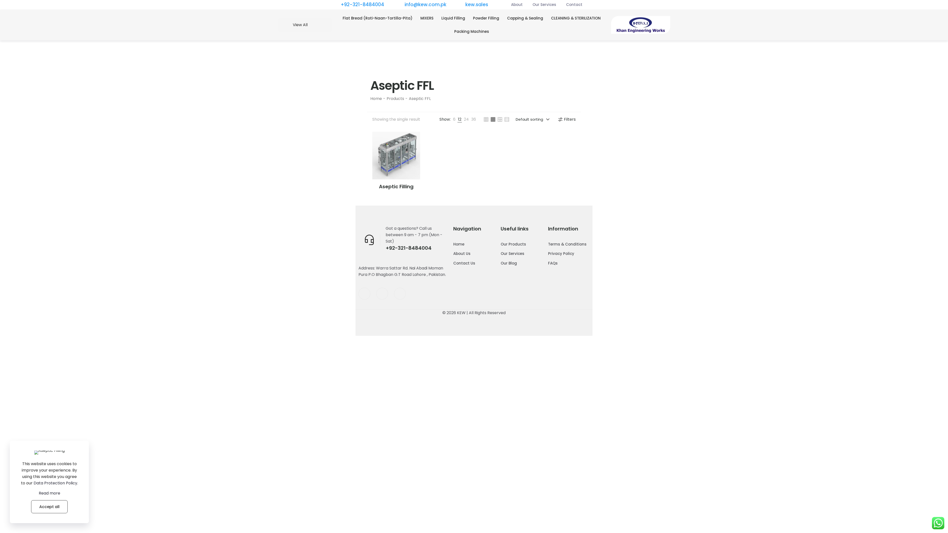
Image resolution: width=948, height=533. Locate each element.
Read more (49, 493)
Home (376, 98)
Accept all (49, 507)
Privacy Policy (561, 253)
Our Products (513, 244)
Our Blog (509, 263)
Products (395, 98)
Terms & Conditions (567, 244)
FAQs (553, 263)
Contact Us (464, 263)
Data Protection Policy (55, 483)
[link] (454, 119)
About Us (462, 253)
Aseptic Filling (396, 186)
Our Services (512, 253)
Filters (570, 119)
